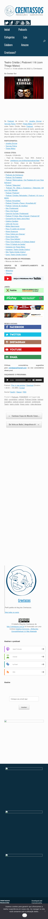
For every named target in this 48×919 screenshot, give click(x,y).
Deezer (19, 392)
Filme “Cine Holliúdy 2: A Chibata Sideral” (20, 241)
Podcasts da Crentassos (14, 175)
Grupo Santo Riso (12, 236)
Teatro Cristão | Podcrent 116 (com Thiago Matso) (23, 63)
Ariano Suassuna (12, 231)
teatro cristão (14, 404)
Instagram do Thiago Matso (15, 247)
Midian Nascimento (12, 226)
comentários (13, 399)
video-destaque (35, 404)
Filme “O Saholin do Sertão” (15, 244)
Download (29, 385)
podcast (21, 399)
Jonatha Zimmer (35, 121)
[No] (45, 911)
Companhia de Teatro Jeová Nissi (18, 218)
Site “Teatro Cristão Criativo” (16, 252)
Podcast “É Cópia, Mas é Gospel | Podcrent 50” (23, 216)
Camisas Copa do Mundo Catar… (24, 416)
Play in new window (18, 385)
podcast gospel (18, 402)
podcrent (28, 402)
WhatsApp (9, 270)
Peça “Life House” (12, 211)
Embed (22, 388)
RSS (24, 392)
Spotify (12, 392)
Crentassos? (10, 52)
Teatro (6, 404)
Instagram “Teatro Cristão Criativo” (18, 249)
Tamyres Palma (10, 124)
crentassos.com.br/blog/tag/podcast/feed (24, 160)
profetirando (36, 402)
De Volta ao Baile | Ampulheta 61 (24, 424)
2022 (6, 399)
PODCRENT (23, 397)
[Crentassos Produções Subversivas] (24, 11)
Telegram (9, 273)
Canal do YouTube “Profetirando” (17, 213)
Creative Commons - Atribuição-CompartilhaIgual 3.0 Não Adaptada (25, 630)
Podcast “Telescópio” (13, 185)
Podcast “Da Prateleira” (14, 177)
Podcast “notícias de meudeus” (17, 205)
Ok (25, 915)
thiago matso (24, 404)
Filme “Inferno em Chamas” (15, 234)
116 (38, 397)
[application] (24, 380)
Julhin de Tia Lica (12, 224)
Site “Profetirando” (12, 208)
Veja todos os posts (12, 612)
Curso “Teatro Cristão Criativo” (16, 254)
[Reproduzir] (7, 380)
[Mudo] (33, 380)
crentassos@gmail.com (18, 368)
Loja (25, 37)
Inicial (7, 29)
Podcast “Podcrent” (12, 193)
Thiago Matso (27, 124)
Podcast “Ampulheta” (13, 200)
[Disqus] (24, 466)
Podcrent (11, 121)
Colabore (8, 45)
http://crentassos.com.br (15, 626)
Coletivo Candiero (12, 221)
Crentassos (37, 68)
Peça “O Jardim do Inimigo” (15, 229)
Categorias (9, 37)
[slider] (39, 380)
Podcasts (22, 29)
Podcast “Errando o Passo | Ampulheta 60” (21, 203)
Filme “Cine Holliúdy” (13, 239)
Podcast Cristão (31, 399)
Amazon (25, 45)
